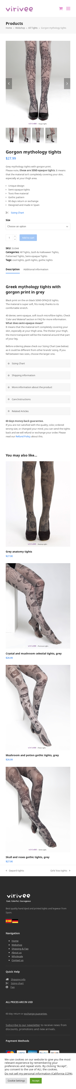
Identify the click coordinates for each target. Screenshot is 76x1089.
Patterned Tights (15, 256)
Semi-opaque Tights (36, 256)
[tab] (13, 269)
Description (13, 269)
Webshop (17, 944)
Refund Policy (23, 436)
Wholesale (17, 956)
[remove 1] (15, 239)
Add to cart (28, 237)
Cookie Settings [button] (16, 1080)
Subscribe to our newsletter (23, 1025)
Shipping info (18, 979)
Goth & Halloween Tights (44, 252)
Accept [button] (35, 1080)
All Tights (25, 252)
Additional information (35, 269)
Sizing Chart (17, 212)
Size (8, 220)
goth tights (31, 260)
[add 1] (15, 236)
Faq (13, 987)
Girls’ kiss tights (58, 871)
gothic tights (46, 260)
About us (17, 952)
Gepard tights (15, 871)
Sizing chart (17, 983)
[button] (68, 8)
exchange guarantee (35, 1013)
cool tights (18, 260)
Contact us (17, 960)
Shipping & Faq (20, 948)
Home (15, 940)
